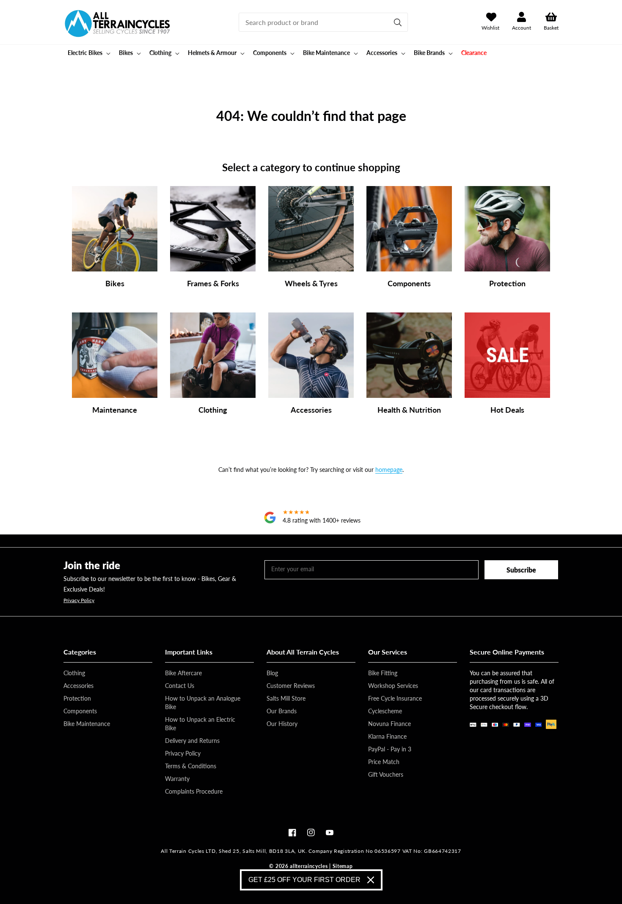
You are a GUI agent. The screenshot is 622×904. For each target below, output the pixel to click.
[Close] (370, 880)
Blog (272, 673)
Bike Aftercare (183, 673)
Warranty (177, 778)
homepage (388, 469)
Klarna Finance (387, 736)
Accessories (78, 685)
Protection (77, 698)
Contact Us (179, 685)
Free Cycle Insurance (395, 698)
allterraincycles (309, 866)
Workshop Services (393, 685)
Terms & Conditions (190, 766)
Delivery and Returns (192, 740)
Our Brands (282, 711)
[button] (88, 53)
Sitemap (343, 866)
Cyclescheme (385, 711)
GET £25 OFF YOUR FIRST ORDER (304, 879)
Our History (282, 723)
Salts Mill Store (286, 698)
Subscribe (521, 570)
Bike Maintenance (86, 723)
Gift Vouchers (385, 774)
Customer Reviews (291, 685)
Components (80, 711)
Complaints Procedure (194, 791)
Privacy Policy (78, 600)
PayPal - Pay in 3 (389, 749)
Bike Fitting (382, 673)
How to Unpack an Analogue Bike (202, 702)
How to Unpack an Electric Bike (200, 723)
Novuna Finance (389, 723)
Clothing (74, 673)
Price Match (383, 761)
